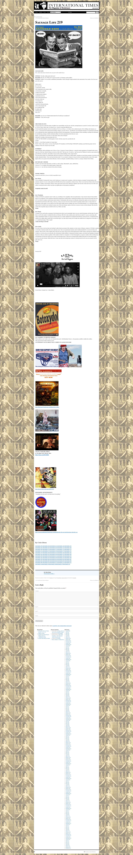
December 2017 (68, 759)
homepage (51, 577)
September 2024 (68, 659)
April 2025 (67, 650)
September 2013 (68, 823)
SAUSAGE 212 (60, 562)
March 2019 (68, 741)
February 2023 (68, 683)
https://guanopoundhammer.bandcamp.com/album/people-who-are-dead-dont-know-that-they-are (56, 532)
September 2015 (68, 793)
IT (34, 851)
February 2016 (68, 787)
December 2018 (68, 745)
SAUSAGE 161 (53, 546)
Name (36, 606)
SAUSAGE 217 (59, 564)
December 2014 (68, 804)
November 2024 (68, 657)
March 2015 (68, 800)
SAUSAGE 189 (39, 556)
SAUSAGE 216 (52, 564)
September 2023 (68, 674)
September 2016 (68, 778)
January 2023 (68, 684)
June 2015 (67, 797)
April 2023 (67, 680)
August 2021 (68, 705)
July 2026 (67, 632)
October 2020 (68, 717)
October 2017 (68, 762)
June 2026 (67, 633)
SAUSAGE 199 (39, 559)
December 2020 (68, 715)
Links (45, 12)
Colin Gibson (59, 577)
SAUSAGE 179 (38, 552)
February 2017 (68, 772)
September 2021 (68, 704)
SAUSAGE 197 (60, 557)
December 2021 (68, 700)
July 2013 (67, 825)
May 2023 (67, 679)
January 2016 (68, 788)
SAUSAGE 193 (67, 556)
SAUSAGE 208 (67, 561)
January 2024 (68, 669)
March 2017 (68, 771)
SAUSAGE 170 (46, 549)
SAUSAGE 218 (66, 564)
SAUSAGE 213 (67, 562)
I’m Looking (58, 638)
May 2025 (67, 649)
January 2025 (68, 654)
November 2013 (68, 820)
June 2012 (67, 841)
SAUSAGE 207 (60, 561)
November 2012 (68, 835)
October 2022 (68, 688)
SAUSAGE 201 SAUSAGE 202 (57, 559)
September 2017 (68, 763)
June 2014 (67, 812)
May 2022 (67, 694)
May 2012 (67, 843)
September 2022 (68, 689)
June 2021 (67, 707)
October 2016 (68, 777)
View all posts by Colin (49, 573)
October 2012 (68, 836)
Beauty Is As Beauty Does (59, 639)
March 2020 (68, 726)
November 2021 (68, 701)
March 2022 (68, 696)
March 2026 (68, 637)
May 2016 (67, 783)
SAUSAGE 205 (46, 561)
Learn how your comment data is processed (62, 625)
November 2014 (68, 805)
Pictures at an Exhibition (94, 18)
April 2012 (67, 844)
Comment (37, 590)
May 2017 (67, 768)
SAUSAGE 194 (39, 557)
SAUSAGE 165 (46, 547)
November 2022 (68, 686)
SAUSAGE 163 (67, 546)
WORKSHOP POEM (42, 637)
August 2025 (68, 645)
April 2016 (67, 784)
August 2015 (68, 794)
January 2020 (68, 728)
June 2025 (67, 648)
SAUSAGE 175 (46, 551)
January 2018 (68, 758)
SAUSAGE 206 (53, 561)
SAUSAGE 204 (39, 561)
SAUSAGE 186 (53, 554)
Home (36, 12)
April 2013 (67, 829)
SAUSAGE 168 (67, 547)
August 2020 (68, 720)
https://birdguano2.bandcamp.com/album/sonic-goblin (47, 407)
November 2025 (68, 642)
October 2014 (68, 807)
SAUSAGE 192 (60, 556)
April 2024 (67, 665)
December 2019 (68, 730)
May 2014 (67, 813)
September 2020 (68, 719)
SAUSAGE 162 (60, 546)
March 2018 (68, 756)
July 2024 (67, 661)
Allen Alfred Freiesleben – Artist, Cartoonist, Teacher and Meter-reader (57, 636)
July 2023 (67, 676)
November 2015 (68, 791)
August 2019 (68, 735)
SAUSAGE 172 (60, 549)
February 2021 (68, 712)
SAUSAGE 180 (46, 552)
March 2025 (68, 652)
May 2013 (67, 828)
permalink (74, 577)
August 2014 (68, 809)
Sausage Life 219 (64, 577)
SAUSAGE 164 (38, 547)
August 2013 (68, 824)
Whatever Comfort (41, 633)
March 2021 (68, 711)
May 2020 (67, 724)
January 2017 (68, 773)
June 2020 (67, 722)
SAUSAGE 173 (67, 549)
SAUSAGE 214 (38, 564)
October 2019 (68, 732)
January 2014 (68, 818)
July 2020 (67, 721)
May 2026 (67, 634)
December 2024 (68, 655)
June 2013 (67, 826)
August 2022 (68, 690)
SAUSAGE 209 (39, 562)
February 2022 (68, 697)
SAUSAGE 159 (39, 546)
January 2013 (68, 833)
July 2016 (67, 781)
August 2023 (68, 675)
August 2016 (68, 779)
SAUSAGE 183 (67, 552)
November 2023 (68, 671)
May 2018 (67, 753)
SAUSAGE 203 (67, 559)
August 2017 (68, 764)
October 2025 (68, 643)
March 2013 (68, 830)
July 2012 (67, 840)
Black (53, 639)
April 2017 (67, 769)
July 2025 (67, 647)
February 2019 (68, 742)
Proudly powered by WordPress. (90, 851)
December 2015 (68, 789)
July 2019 (67, 736)
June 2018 (67, 752)
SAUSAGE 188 (67, 554)
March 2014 (68, 815)
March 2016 (68, 786)
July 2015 (67, 795)
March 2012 (68, 845)
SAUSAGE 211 (53, 562)
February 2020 (68, 727)
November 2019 (68, 731)
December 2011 (68, 848)
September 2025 (68, 644)
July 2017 (67, 766)
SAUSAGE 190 (46, 556)
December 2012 (68, 834)
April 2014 (67, 814)
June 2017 (67, 767)
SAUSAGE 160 (46, 546)
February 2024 (68, 668)
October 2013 (68, 822)
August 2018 (68, 750)
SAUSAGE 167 (60, 547)
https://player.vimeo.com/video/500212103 (44, 489)
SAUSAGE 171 (53, 549)
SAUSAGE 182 (60, 552)
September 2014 (68, 808)
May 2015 (67, 798)
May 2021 (67, 709)
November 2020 (68, 716)
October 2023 (68, 673)
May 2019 (67, 738)
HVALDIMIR (60, 633)
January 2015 (68, 803)
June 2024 (67, 663)
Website (36, 615)
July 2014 (67, 810)
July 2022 (67, 691)
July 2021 (67, 706)
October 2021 (68, 702)
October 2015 (68, 792)
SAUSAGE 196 (53, 557)
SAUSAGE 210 (46, 562)
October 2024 (68, 658)
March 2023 (68, 681)
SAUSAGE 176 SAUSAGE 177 (57, 551)
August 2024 (68, 660)
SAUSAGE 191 (53, 556)
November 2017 (68, 761)
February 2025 (68, 653)
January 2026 (68, 639)
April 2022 (67, 695)
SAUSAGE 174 (39, 551)
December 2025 (68, 640)
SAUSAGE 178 (67, 551)
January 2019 (68, 743)
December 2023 (68, 670)
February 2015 (68, 802)
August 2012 (68, 839)
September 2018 (68, 748)
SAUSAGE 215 (45, 564)
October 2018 (68, 747)
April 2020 (67, 725)
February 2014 (68, 817)
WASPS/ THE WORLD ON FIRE (44, 638)
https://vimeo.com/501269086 (42, 455)
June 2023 (67, 678)
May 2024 (67, 664)
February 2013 (68, 831)
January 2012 (68, 846)
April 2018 (67, 755)
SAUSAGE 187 (60, 554)
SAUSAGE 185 (46, 554)
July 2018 (67, 751)
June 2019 (67, 737)
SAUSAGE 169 (39, 549)
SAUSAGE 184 (39, 554)
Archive (40, 12)
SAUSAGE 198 (67, 557)
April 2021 (67, 710)
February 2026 (68, 638)
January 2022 (68, 699)
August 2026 (68, 630)
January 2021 (68, 714)
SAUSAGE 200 (46, 559)
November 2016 (68, 776)
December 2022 (68, 685)
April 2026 (67, 635)
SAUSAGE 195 (46, 557)
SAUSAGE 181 (53, 552)
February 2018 (68, 757)
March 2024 (68, 666)
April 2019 (67, 740)
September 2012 (68, 838)
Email (36, 611)
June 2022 (67, 692)
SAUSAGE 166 (53, 547)
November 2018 (68, 746)
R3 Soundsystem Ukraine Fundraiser (42, 18)
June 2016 (67, 782)
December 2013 (68, 819)
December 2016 (68, 774)
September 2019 (68, 733)
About (48, 12)
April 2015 (67, 799)
